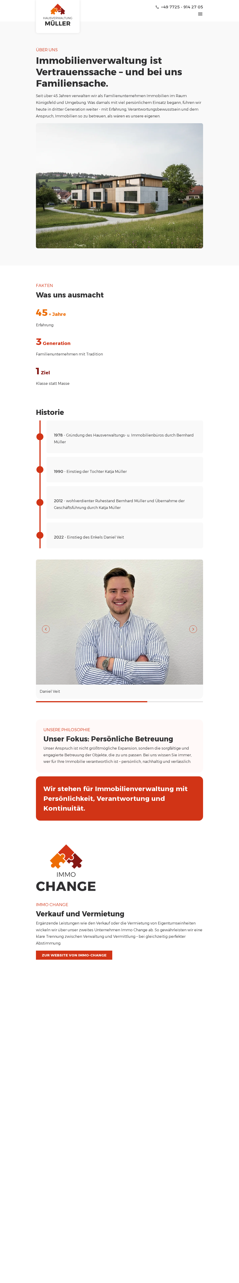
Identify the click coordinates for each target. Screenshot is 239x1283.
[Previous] (46, 629)
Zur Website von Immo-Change (74, 955)
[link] (58, 16)
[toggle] (200, 14)
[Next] (193, 629)
